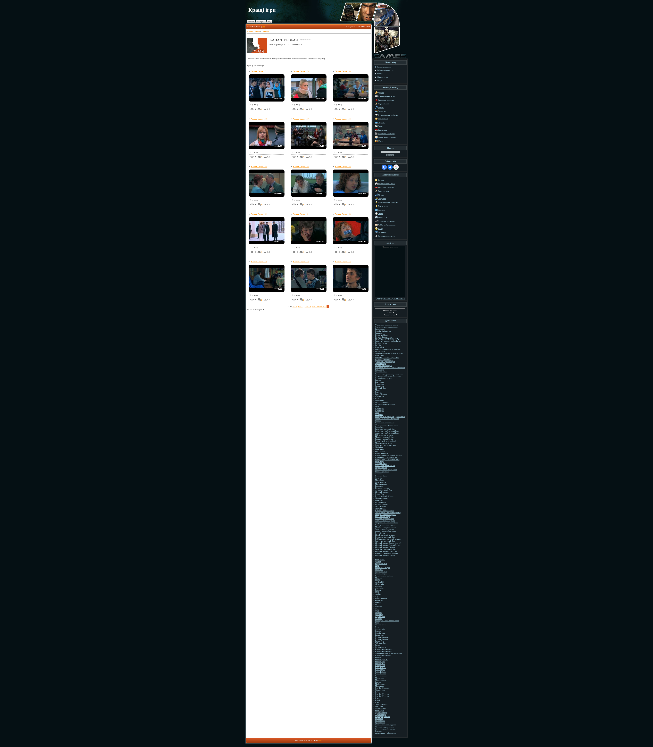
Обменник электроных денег (387, 425)
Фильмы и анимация (386, 134)
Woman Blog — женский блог (387, 459)
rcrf (376, 596)
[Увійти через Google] (396, 167)
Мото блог (379, 480)
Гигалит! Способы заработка (387, 357)
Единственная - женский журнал (388, 455)
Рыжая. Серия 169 (343, 71)
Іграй (377, 698)
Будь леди (379, 486)
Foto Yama (379, 355)
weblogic (378, 606)
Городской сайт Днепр (384, 496)
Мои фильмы (380, 680)
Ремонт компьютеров (383, 366)
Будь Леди (379, 427)
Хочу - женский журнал (385, 521)
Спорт (380, 126)
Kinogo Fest (380, 666)
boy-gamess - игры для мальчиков (388, 653)
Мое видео (379, 678)
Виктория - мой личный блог (387, 621)
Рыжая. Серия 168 (259, 119)
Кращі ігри (379, 635)
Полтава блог (380, 502)
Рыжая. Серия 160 (343, 214)
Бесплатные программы (384, 423)
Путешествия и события (388, 115)
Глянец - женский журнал (385, 525)
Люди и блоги (383, 104)
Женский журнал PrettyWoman (387, 545)
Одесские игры (381, 712)
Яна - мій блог (381, 451)
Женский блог (381, 372)
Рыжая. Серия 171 (259, 71)
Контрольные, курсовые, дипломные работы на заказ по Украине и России (390, 419)
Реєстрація (261, 22)
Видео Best (379, 641)
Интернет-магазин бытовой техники (390, 368)
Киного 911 (380, 663)
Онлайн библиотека (383, 331)
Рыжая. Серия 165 (259, 166)
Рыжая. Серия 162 (259, 214)
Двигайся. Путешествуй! (385, 361)
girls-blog (379, 615)
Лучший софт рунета (383, 378)
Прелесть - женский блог (385, 537)
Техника (378, 474)
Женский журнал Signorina (386, 551)
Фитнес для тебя (382, 472)
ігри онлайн (380, 629)
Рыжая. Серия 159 (259, 262)
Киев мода (379, 449)
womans (378, 619)
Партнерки (379, 408)
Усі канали (382, 232)
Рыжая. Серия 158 (301, 262)
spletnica (378, 612)
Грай (377, 702)
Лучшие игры (380, 647)
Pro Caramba (380, 559)
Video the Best (380, 643)
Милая (377, 390)
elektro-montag (381, 598)
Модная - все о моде (383, 443)
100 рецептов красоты (384, 435)
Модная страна (381, 498)
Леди (377, 406)
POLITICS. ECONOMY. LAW (387, 339)
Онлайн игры (380, 625)
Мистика (378, 578)
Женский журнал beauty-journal (388, 543)
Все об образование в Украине (387, 349)
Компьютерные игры (386, 96)
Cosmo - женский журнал (385, 725)
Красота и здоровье (386, 100)
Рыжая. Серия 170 (301, 71)
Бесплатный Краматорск (385, 404)
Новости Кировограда (384, 359)
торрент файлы (381, 564)
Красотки (379, 719)
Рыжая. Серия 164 (301, 166)
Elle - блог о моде (382, 517)
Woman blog (380, 690)
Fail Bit (378, 345)
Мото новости (381, 484)
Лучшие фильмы (381, 637)
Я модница (379, 384)
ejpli (377, 608)
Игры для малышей (383, 655)
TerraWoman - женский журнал (387, 512)
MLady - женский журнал (385, 527)
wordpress (379, 415)
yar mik (378, 561)
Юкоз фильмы (380, 668)
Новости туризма (382, 488)
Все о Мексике (381, 394)
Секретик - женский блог (385, 541)
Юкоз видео (380, 670)
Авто (377, 398)
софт (377, 566)
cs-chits (378, 594)
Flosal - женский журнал (385, 535)
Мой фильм (379, 684)
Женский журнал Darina (385, 547)
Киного (378, 380)
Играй (377, 700)
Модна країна (380, 508)
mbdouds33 (379, 582)
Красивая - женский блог (385, 429)
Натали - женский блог (384, 510)
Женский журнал (382, 492)
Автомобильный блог (384, 490)
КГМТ (377, 580)
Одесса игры (380, 708)
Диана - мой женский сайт (386, 441)
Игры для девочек (382, 717)
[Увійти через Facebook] (390, 167)
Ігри (377, 627)
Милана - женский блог (384, 437)
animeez (378, 586)
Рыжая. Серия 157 (343, 262)
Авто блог (379, 478)
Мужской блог (381, 468)
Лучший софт (380, 364)
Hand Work (379, 347)
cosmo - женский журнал (385, 531)
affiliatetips (379, 396)
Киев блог (379, 500)
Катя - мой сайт (381, 453)
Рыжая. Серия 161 (301, 214)
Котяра (378, 590)
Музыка (381, 107)
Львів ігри (379, 706)
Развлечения (383, 119)
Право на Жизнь (381, 335)
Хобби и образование (387, 137)
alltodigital (379, 588)
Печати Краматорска (383, 337)
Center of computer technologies (388, 341)
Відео (257, 31)
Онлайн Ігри (380, 633)
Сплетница (379, 386)
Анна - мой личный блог (385, 466)
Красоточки (380, 723)
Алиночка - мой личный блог (387, 433)
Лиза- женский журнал (384, 529)
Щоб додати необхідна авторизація (390, 298)
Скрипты (378, 333)
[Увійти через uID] (384, 167)
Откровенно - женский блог (386, 523)
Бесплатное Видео (382, 568)
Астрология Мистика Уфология (388, 376)
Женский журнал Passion (385, 555)
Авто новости (380, 482)
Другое (381, 92)
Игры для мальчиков (383, 649)
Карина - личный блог (384, 439)
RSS (263, 27)
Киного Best (380, 661)
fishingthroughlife (382, 402)
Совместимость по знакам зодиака (389, 353)
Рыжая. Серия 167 (301, 119)
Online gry (379, 692)
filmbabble (379, 400)
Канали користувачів (386, 236)
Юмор (380, 141)
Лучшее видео (381, 574)
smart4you (379, 600)
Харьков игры (380, 715)
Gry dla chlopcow (382, 688)
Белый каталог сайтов (384, 576)
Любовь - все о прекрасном (386, 470)
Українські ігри (381, 704)
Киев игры (379, 710)
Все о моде (379, 370)
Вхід (269, 22)
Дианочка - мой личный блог (387, 431)
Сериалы (265, 31)
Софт (377, 413)
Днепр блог (380, 494)
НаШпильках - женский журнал (388, 539)
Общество (382, 111)
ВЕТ (377, 604)
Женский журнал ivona (384, 519)
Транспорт (382, 130)
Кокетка (378, 392)
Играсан (378, 731)
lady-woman (380, 617)
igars (377, 610)
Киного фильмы (381, 659)
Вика (377, 623)
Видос (377, 645)
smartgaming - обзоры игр (385, 733)
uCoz (320, 740)
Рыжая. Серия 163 (343, 166)
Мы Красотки (380, 506)
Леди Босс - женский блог (385, 549)
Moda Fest (379, 447)
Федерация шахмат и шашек (386, 325)
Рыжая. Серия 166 (343, 119)
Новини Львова (381, 504)
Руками (378, 602)
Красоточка (380, 721)
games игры (380, 351)
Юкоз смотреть (381, 676)
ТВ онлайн (379, 584)
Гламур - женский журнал (385, 515)
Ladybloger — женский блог (386, 457)
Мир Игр (379, 570)
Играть (378, 631)
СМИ (377, 592)
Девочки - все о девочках (385, 445)
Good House (380, 533)
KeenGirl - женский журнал (386, 553)
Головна (251, 22)
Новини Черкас (381, 343)
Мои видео (379, 686)
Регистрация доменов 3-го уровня (389, 374)
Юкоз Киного (380, 674)
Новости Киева (381, 476)
